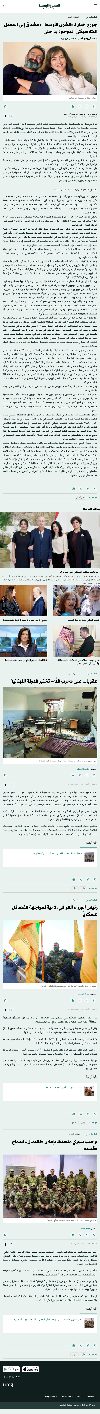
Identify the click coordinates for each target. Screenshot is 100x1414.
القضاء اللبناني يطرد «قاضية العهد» (84, 619)
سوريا (74, 1354)
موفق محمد (85, 1228)
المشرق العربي (73, 17)
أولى (83, 888)
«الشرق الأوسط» (83, 769)
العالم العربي (91, 16)
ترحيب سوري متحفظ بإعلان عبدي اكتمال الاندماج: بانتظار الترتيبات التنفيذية (48, 1319)
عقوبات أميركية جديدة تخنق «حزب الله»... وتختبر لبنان (57, 853)
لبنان (75, 888)
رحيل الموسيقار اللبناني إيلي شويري (80, 572)
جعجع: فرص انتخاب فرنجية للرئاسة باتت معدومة (25, 619)
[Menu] (95, 6)
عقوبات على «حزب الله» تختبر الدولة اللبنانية (54, 681)
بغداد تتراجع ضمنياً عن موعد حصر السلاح (63, 1087)
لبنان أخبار (80, 497)
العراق (74, 1122)
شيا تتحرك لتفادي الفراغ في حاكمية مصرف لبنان (25, 660)
